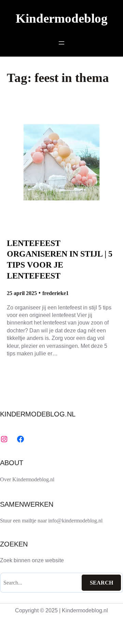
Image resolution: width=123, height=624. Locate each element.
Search (101, 583)
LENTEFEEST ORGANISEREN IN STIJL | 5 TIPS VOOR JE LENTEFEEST (59, 259)
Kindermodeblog (62, 18)
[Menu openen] (61, 43)
